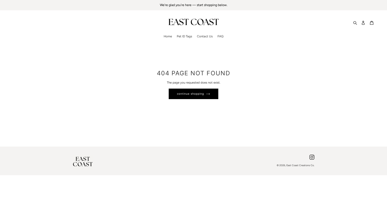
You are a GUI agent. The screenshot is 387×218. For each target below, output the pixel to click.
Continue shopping (190, 93)
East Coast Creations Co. (300, 165)
